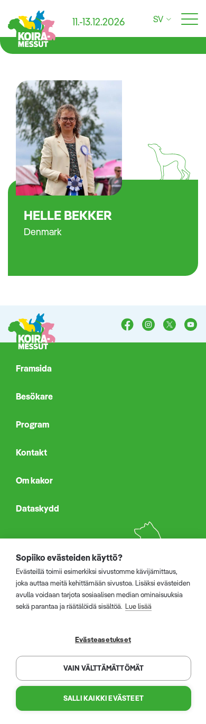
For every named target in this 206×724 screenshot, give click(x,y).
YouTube (190, 325)
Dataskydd (37, 508)
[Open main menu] (189, 19)
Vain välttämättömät (103, 668)
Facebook (127, 325)
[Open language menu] (167, 19)
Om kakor (34, 480)
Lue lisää (138, 606)
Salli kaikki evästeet (103, 698)
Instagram (148, 325)
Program (32, 424)
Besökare (34, 396)
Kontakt (31, 452)
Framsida (34, 368)
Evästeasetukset (103, 639)
